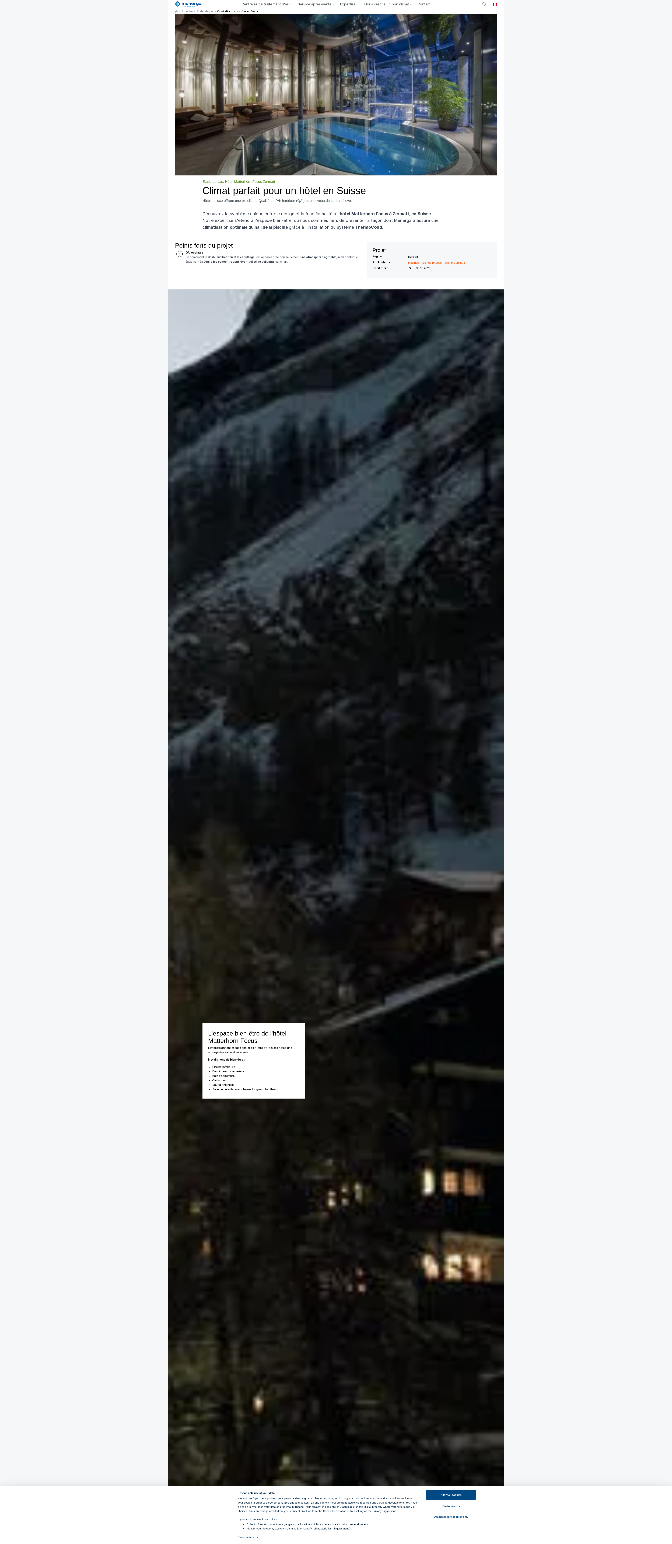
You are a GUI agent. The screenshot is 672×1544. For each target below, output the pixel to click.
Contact (424, 4)
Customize (449, 1506)
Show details (246, 1537)
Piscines (413, 262)
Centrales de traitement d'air (265, 4)
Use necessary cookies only (451, 1516)
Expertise (348, 4)
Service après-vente (314, 4)
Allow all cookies (450, 1494)
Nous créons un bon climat (386, 4)
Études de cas (205, 11)
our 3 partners (257, 1498)
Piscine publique (454, 262)
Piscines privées (431, 262)
